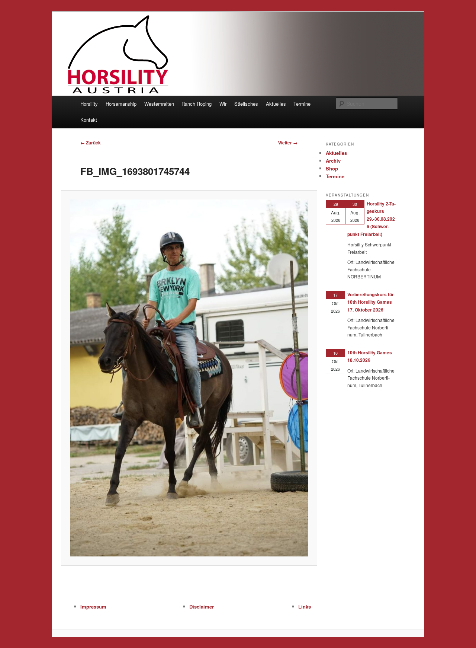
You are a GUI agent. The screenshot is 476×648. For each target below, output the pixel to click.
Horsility (89, 103)
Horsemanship (121, 103)
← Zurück (90, 142)
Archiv (333, 160)
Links (304, 606)
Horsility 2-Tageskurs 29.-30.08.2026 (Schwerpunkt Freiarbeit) (371, 218)
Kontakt (88, 119)
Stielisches (246, 103)
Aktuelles (276, 103)
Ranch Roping (196, 103)
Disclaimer (201, 606)
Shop (332, 168)
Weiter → (288, 142)
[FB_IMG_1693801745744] (189, 377)
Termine (302, 103)
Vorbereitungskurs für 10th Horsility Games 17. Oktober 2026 (370, 302)
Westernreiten (159, 103)
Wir (222, 103)
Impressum (93, 606)
